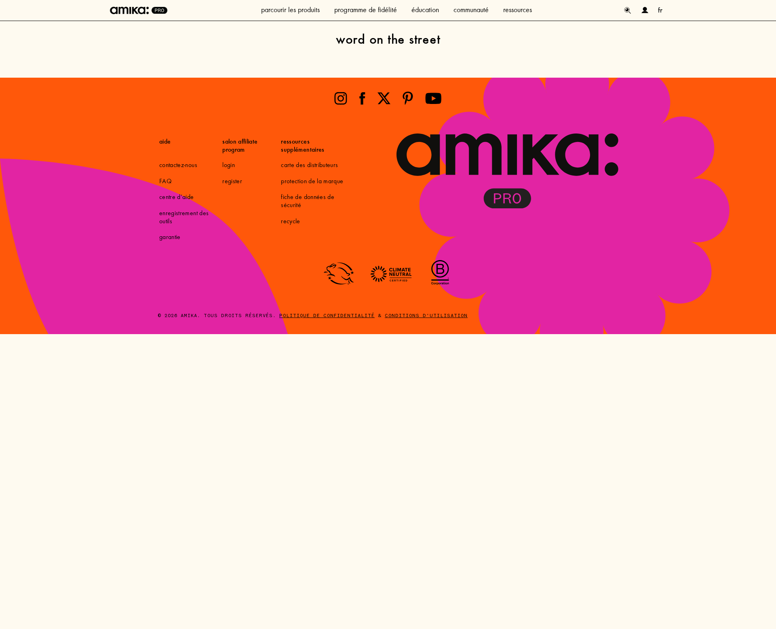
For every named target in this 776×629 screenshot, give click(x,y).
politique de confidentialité (327, 315)
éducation (425, 10)
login (228, 165)
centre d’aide (176, 197)
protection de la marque (312, 181)
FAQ (165, 181)
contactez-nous (178, 165)
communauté (471, 10)
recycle (290, 221)
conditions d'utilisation (426, 315)
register (232, 181)
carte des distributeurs (309, 165)
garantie (170, 237)
